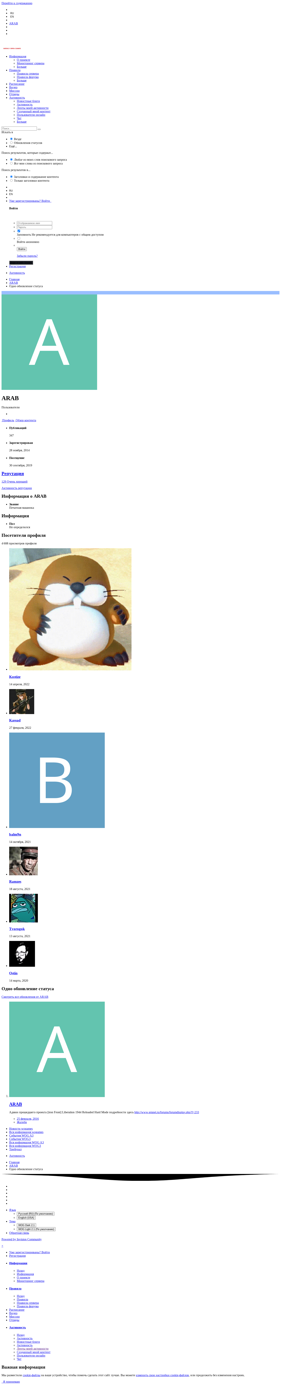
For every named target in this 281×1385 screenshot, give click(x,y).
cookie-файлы (31, 1375)
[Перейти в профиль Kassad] (21, 713)
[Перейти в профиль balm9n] (57, 827)
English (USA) (26, 1217)
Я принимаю (11, 1381)
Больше (22, 66)
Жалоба (22, 1122)
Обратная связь (19, 1232)
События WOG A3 (21, 1135)
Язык (12, 1210)
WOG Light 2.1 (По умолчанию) (36, 1229)
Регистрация (17, 266)
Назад (20, 1270)
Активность (17, 97)
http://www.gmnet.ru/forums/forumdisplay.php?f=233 (166, 1112)
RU (12, 13)
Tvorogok (17, 929)
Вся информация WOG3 (25, 1145)
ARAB (15, 1104)
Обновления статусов (28, 142)
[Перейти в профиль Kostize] (70, 669)
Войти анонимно (28, 241)
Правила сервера (28, 73)
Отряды (14, 94)
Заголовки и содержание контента (36, 176)
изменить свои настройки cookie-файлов (162, 1375)
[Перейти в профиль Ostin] (22, 965)
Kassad (15, 720)
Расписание (16, 83)
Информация (17, 56)
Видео (13, 87)
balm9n (15, 834)
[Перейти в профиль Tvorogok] (23, 921)
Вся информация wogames (26, 1132)
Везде (17, 139)
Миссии (14, 90)
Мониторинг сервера (30, 63)
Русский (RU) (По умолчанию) (35, 1213)
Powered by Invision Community (22, 1239)
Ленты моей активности (33, 108)
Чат (19, 118)
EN (12, 16)
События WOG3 (20, 1139)
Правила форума (28, 77)
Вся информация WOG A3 (26, 1142)
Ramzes (15, 882)
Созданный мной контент (33, 111)
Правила (14, 70)
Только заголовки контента (31, 180)
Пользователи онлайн (31, 114)
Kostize (14, 677)
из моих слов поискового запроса (40, 159)
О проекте (23, 59)
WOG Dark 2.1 (26, 1225)
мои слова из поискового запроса (38, 163)
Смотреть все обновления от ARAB (25, 996)
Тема (12, 1221)
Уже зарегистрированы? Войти (30, 200)
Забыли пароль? (27, 255)
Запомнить (24, 234)
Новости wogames (21, 1128)
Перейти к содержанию (17, 3)
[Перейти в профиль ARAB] (57, 1096)
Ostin (13, 973)
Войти (21, 249)
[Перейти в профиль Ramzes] (23, 874)
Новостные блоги (28, 101)
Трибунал (15, 1149)
